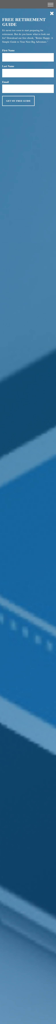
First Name (8, 50)
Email (5, 82)
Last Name (8, 66)
